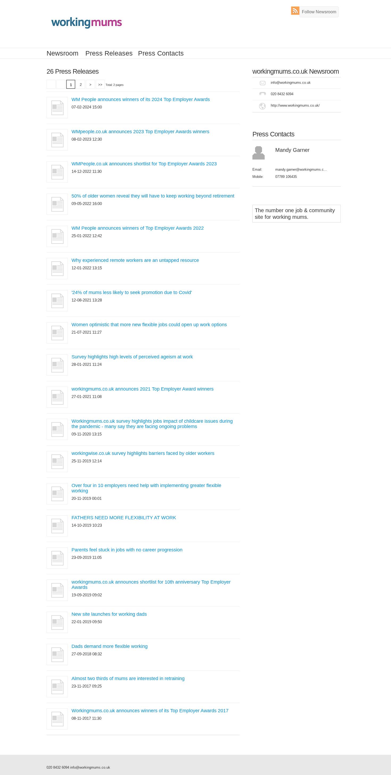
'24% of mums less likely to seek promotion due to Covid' (132, 292)
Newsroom (62, 53)
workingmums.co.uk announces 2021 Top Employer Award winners (143, 389)
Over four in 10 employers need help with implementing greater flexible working (146, 488)
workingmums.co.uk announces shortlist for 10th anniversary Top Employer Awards (151, 584)
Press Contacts (161, 53)
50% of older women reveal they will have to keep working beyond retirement (153, 196)
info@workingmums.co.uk (291, 83)
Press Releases (109, 53)
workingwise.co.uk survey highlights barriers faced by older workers (143, 453)
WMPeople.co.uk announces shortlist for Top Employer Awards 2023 (144, 163)
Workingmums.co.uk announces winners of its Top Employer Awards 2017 (150, 710)
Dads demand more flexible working (110, 646)
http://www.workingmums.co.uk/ (295, 105)
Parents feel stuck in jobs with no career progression (127, 549)
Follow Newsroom (319, 12)
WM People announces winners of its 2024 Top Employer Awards (141, 99)
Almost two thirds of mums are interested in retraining (128, 678)
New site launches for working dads (109, 614)
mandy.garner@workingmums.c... (301, 169)
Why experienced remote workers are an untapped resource (135, 260)
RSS (296, 10)
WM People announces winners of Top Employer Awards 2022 (138, 228)
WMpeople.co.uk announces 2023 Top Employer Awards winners (140, 131)
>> (100, 85)
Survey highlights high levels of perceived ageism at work (132, 356)
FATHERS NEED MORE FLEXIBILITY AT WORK (124, 517)
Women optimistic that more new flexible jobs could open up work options (149, 324)
